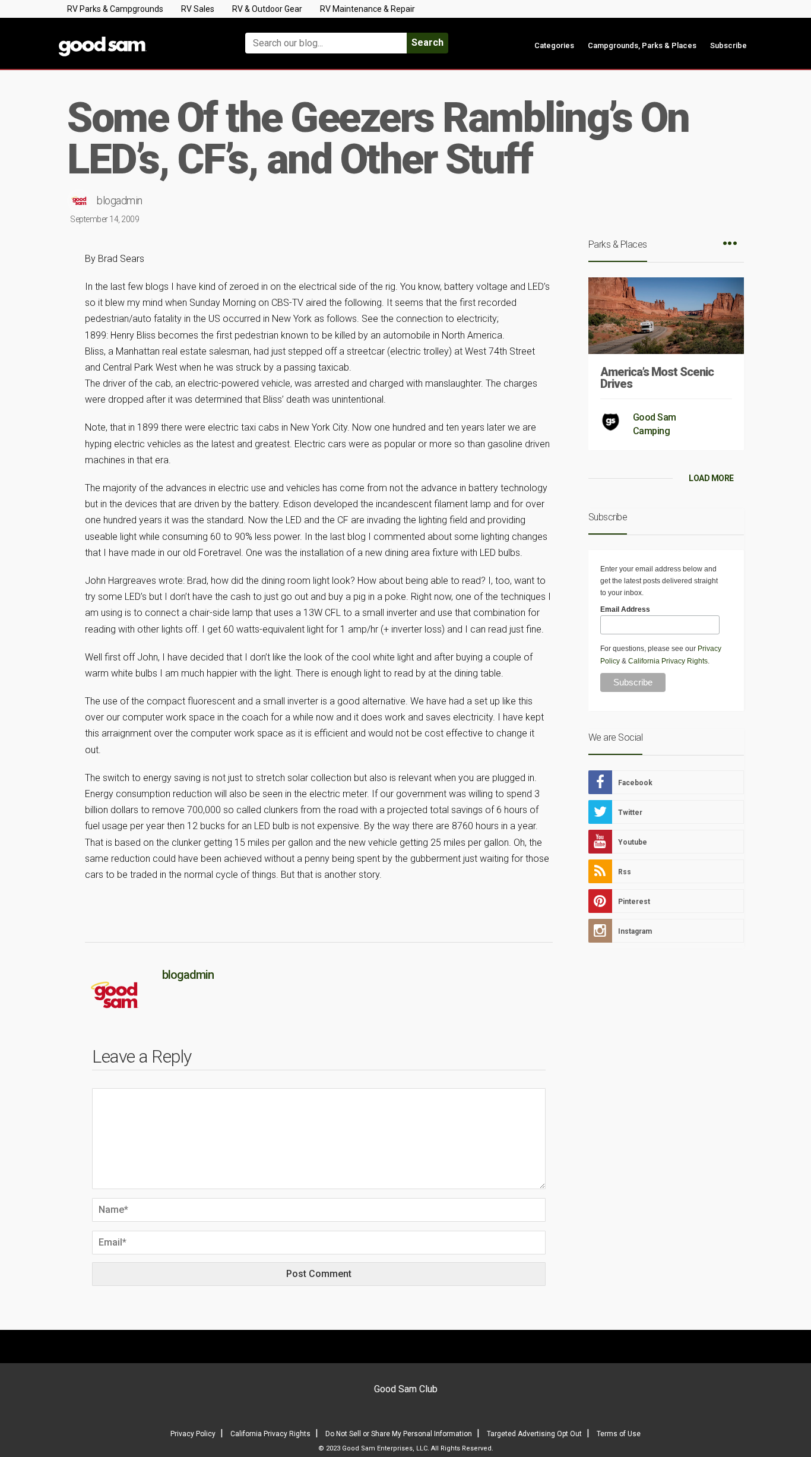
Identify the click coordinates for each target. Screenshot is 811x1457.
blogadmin (119, 200)
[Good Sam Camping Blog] (138, 38)
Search (427, 42)
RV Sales (197, 9)
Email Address (625, 609)
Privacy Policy (193, 1434)
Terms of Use (619, 1434)
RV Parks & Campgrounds (115, 9)
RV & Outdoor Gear (267, 9)
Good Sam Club (406, 1389)
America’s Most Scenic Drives (657, 378)
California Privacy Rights (668, 661)
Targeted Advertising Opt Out (534, 1434)
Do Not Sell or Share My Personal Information (398, 1434)
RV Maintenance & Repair (367, 9)
